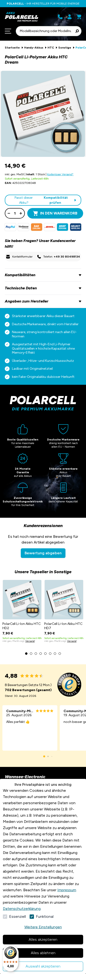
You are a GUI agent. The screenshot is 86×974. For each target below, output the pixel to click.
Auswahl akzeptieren (43, 966)
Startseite (12, 47)
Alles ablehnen (43, 953)
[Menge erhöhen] (20, 213)
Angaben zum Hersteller (26, 301)
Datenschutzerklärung (22, 908)
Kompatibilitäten (20, 275)
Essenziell (17, 916)
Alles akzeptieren (43, 939)
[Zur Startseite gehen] (23, 17)
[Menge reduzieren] (9, 213)
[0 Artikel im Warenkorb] (78, 16)
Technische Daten (21, 288)
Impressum (66, 890)
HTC (51, 47)
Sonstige (64, 47)
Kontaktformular (22, 256)
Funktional (45, 916)
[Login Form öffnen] (69, 16)
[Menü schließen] (8, 31)
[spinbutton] (14, 213)
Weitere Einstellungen (43, 927)
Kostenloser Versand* (60, 174)
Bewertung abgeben (43, 553)
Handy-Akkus (33, 47)
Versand (30, 641)
